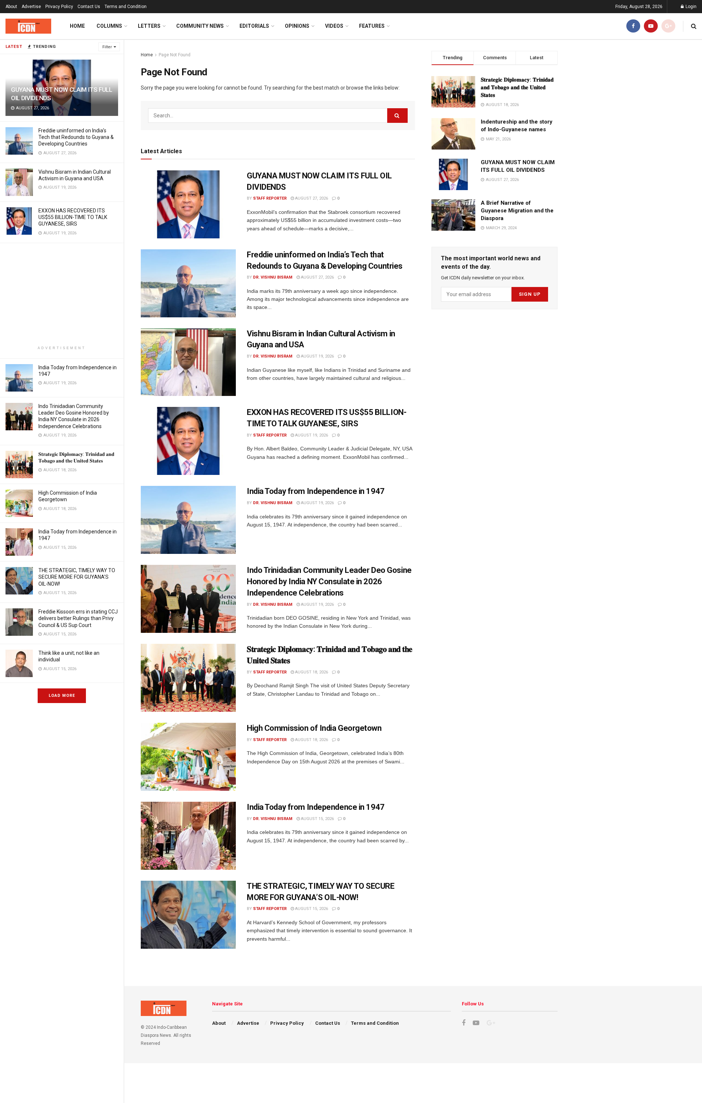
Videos (334, 26)
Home (77, 26)
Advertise (31, 6)
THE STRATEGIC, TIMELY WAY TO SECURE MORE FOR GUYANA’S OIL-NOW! (76, 576)
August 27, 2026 (311, 198)
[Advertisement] (62, 294)
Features (372, 26)
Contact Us (89, 6)
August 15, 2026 (317, 818)
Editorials (254, 26)
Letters (149, 26)
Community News (200, 26)
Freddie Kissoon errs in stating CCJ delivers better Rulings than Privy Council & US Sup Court (78, 618)
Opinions (297, 26)
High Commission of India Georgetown (314, 728)
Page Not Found (174, 54)
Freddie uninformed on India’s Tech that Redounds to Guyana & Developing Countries (76, 137)
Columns (109, 26)
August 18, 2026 (311, 672)
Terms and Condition (126, 6)
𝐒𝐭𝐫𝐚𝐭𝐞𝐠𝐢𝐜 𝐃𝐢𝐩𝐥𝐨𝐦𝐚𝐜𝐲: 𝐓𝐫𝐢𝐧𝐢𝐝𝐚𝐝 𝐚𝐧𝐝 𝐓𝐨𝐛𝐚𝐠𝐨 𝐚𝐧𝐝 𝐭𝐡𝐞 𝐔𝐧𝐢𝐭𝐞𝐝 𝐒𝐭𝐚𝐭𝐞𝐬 (517, 87)
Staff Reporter (270, 198)
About (11, 6)
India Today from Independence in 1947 (316, 491)
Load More (62, 695)
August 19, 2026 (317, 356)
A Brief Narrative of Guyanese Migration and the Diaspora (517, 211)
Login (690, 6)
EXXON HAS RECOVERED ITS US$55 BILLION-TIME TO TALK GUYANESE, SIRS (72, 217)
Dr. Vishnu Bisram (272, 277)
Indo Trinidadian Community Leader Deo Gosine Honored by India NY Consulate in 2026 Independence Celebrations (329, 581)
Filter (107, 47)
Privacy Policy (59, 6)
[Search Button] (397, 115)
